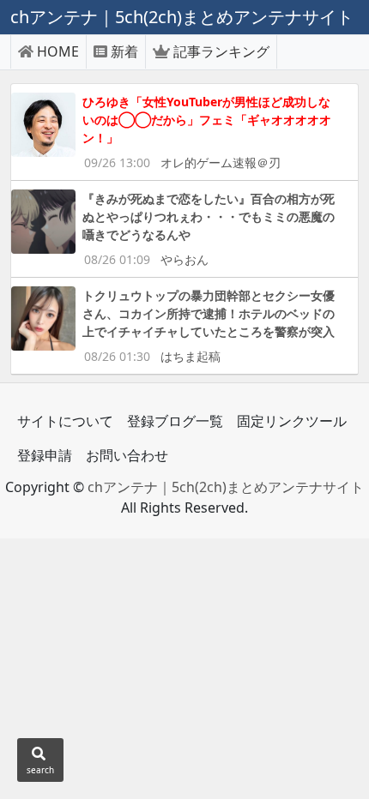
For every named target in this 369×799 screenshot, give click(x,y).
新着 (124, 51)
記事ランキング (221, 51)
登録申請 (44, 455)
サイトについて (65, 421)
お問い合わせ (127, 455)
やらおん (184, 259)
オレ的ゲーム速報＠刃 (220, 162)
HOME (58, 51)
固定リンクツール (292, 421)
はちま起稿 (190, 356)
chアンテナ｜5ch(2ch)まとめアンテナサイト (226, 487)
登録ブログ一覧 (175, 421)
